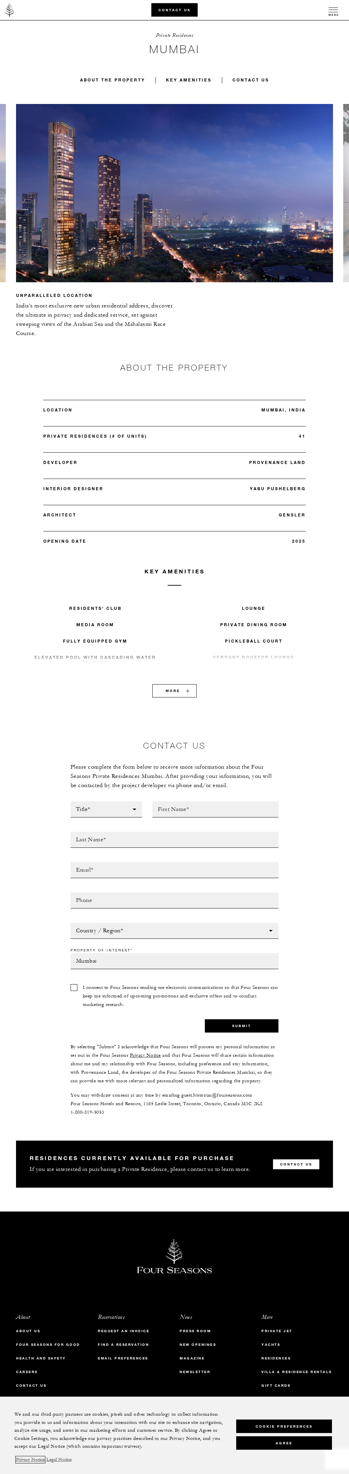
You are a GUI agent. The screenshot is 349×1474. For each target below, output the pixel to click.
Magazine (192, 1358)
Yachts (270, 1344)
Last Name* (86, 834)
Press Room (195, 1331)
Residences (276, 1358)
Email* (79, 864)
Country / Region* (96, 925)
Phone (79, 894)
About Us (28, 1331)
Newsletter (195, 1372)
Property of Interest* (102, 950)
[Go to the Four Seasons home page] (9, 10)
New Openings (198, 1344)
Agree (284, 1443)
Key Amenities (189, 79)
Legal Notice (59, 1460)
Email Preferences (123, 1358)
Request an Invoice (123, 1331)
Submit (241, 1026)
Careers (27, 1372)
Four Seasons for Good (48, 1344)
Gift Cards (275, 1385)
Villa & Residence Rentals (296, 1372)
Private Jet (276, 1331)
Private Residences (174, 35)
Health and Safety (41, 1358)
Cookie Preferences (284, 1426)
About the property (112, 79)
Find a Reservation (123, 1344)
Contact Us (174, 9)
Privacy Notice (145, 1055)
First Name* (168, 803)
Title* (78, 803)
